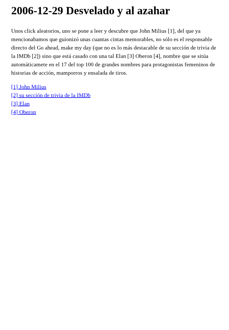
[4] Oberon (23, 112)
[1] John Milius (28, 87)
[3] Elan (20, 103)
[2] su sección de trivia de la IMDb (50, 95)
